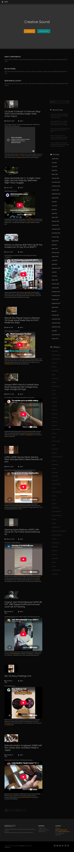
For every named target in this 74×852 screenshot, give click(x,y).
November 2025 (56, 186)
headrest (54, 453)
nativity (53, 488)
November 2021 (56, 295)
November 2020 (56, 323)
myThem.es (7, 847)
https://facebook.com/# (61, 830)
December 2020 (56, 319)
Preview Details (44, 31)
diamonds (54, 413)
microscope (55, 480)
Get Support (29, 31)
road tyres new (55, 527)
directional (54, 421)
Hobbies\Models (9, 364)
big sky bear (55, 378)
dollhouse (54, 425)
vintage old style (56, 570)
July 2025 (54, 201)
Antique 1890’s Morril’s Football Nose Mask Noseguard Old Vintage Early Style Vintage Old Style (22, 386)
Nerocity (10, 825)
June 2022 (54, 276)
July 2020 (54, 330)
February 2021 (55, 315)
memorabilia (55, 476)
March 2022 (55, 280)
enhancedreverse (56, 429)
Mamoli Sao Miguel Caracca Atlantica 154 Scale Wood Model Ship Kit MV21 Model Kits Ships (22, 320)
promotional (55, 507)
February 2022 (55, 284)
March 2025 (55, 217)
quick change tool (56, 511)
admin (21, 121)
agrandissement (56, 359)
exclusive (54, 433)
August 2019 (55, 338)
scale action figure (56, 535)
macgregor (55, 472)
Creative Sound (37, 22)
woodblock (55, 574)
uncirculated (55, 558)
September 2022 (56, 268)
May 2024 (54, 244)
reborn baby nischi (56, 515)
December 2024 (56, 229)
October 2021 (55, 299)
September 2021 (56, 303)
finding (53, 437)
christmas (54, 398)
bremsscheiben (56, 386)
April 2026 (54, 170)
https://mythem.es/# (64, 831)
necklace (54, 496)
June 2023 (54, 260)
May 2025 (54, 209)
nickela (54, 499)
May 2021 (54, 311)
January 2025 (55, 225)
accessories (19, 157)
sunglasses (55, 546)
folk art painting (56, 441)
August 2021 (55, 307)
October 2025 (55, 190)
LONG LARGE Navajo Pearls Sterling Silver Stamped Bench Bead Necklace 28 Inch (23, 459)
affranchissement (56, 355)
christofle (54, 402)
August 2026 (55, 158)
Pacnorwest (8, 723)
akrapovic (54, 363)
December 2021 (56, 291)
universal (54, 562)
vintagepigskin (29, 434)
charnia (54, 394)
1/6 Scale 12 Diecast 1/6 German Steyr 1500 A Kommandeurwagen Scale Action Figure (23, 113)
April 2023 (54, 264)
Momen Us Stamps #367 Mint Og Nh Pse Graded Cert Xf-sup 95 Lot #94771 (23, 245)
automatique (55, 370)
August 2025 (55, 197)
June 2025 (54, 205)
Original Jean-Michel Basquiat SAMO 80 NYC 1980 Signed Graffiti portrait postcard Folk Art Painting (23, 604)
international (55, 464)
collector (38, 576)
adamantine (55, 351)
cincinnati (54, 406)
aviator (53, 374)
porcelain (54, 503)
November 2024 (56, 233)
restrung (54, 523)
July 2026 (54, 162)
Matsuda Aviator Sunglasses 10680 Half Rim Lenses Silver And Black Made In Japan (23, 747)
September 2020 (56, 327)
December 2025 (56, 182)
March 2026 (55, 174)
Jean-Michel (13, 653)
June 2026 (54, 166)
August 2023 (55, 256)
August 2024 (55, 240)
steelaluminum (55, 542)
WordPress (22, 845)
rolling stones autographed (59, 531)
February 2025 (55, 221)
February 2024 (55, 252)
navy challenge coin (57, 492)
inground (54, 460)
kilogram (54, 468)
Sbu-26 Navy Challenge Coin (18, 676)
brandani (54, 382)
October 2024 (55, 237)
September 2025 (56, 194)
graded (54, 445)
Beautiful (16, 505)
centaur (54, 390)
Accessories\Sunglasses (24, 797)
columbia (54, 409)
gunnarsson (55, 449)
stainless (54, 539)
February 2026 (55, 178)
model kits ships (56, 484)
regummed (27, 292)
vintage (54, 566)
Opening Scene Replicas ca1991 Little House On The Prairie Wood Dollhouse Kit (22, 531)
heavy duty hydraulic (57, 456)
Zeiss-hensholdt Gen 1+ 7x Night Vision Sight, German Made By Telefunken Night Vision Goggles (22, 180)
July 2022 (54, 272)
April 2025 (54, 213)
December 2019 (56, 334)
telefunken (54, 550)
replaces (54, 519)
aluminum (54, 366)
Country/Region (30, 219)
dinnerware (55, 417)
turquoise (54, 554)
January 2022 (55, 287)
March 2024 (55, 248)
